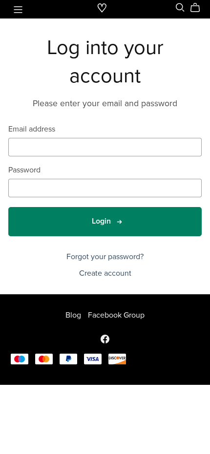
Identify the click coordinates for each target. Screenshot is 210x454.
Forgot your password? (105, 257)
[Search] (180, 7)
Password (24, 170)
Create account (105, 273)
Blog (74, 315)
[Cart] (199, 8)
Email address (31, 129)
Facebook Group (116, 315)
